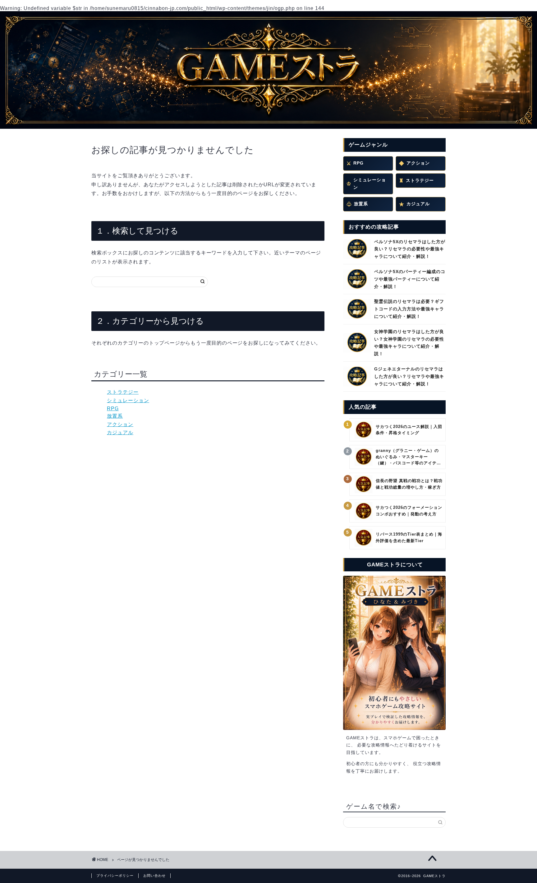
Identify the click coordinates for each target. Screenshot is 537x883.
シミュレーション (128, 400)
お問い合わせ (154, 875)
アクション (120, 424)
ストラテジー (123, 392)
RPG (113, 408)
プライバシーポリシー (115, 875)
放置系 (115, 416)
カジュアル (120, 432)
